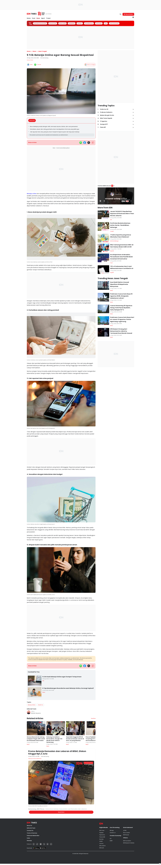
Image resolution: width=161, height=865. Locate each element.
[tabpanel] (61, 130)
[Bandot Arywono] (29, 712)
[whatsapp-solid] (80, 142)
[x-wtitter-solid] (88, 142)
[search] (120, 14)
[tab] (32, 120)
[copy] (92, 142)
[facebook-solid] (84, 142)
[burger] (133, 17)
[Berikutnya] (96, 810)
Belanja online (31, 194)
